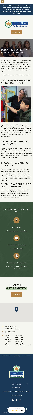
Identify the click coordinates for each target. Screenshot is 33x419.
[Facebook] (16, 400)
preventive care (25, 132)
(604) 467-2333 (16, 395)
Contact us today (17, 195)
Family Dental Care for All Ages (17, 263)
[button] (17, 309)
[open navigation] (30, 2)
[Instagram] (20, 400)
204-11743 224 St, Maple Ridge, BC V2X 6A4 (16, 391)
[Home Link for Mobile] (16, 24)
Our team (9, 171)
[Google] (13, 400)
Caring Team (17, 227)
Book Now (17, 32)
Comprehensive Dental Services (17, 231)
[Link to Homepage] (16, 371)
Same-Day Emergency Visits (17, 245)
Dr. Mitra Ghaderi (20, 130)
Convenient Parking (17, 248)
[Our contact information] (2, 1)
